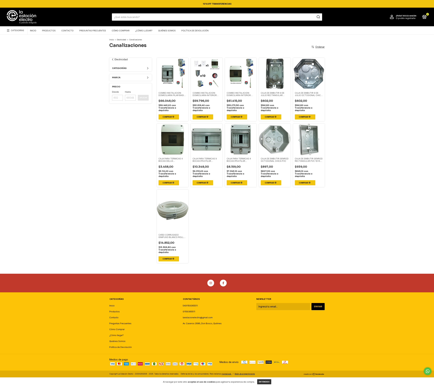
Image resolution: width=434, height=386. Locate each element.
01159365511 (189, 311)
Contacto (67, 30)
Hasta (128, 92)
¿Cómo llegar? (143, 30)
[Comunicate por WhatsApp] (427, 371)
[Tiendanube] (314, 374)
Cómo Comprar (121, 30)
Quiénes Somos (167, 30)
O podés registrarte (406, 18)
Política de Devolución (195, 30)
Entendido (264, 382)
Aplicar (143, 98)
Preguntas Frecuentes (92, 30)
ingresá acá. (227, 374)
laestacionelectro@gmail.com (198, 317)
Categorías (17, 30)
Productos (49, 30)
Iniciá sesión (409, 15)
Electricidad (121, 40)
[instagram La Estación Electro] (210, 283)
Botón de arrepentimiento (245, 374)
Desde (115, 92)
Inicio (33, 30)
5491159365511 (190, 305)
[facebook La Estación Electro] (223, 283)
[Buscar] (318, 17)
